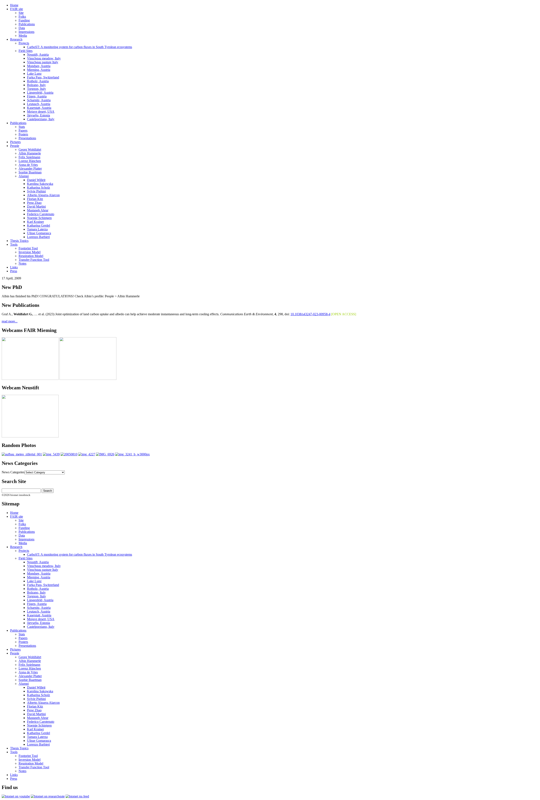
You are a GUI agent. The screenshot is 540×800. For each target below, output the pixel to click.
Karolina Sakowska (40, 183)
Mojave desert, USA (40, 111)
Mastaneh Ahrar (37, 210)
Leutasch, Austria (38, 104)
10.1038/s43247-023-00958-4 (310, 314)
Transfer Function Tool (34, 259)
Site (21, 13)
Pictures (15, 142)
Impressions (26, 32)
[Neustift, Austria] (132, 454)
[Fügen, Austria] (22, 454)
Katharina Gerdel (38, 225)
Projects (24, 43)
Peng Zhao (34, 202)
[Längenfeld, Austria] (69, 454)
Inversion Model (29, 252)
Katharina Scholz (38, 187)
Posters (23, 134)
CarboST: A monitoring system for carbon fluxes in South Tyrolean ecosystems (79, 47)
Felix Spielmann (29, 157)
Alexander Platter (30, 168)
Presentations (27, 138)
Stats (22, 127)
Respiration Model (31, 256)
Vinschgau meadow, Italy (44, 58)
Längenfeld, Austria (40, 92)
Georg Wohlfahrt (30, 149)
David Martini (36, 206)
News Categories (13, 472)
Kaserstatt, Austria (39, 108)
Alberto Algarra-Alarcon (43, 195)
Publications (27, 24)
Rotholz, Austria (38, 81)
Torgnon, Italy (36, 89)
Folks (22, 16)
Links (14, 267)
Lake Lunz (34, 73)
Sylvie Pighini (36, 191)
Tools (14, 244)
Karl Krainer (35, 221)
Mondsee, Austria (38, 66)
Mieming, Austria (38, 70)
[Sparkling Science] (51, 454)
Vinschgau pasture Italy (42, 62)
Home (14, 5)
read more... (10, 321)
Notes (22, 263)
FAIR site (16, 9)
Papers (23, 130)
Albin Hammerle (30, 153)
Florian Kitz (35, 199)
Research (16, 39)
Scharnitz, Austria (39, 100)
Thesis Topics (19, 240)
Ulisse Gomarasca (39, 233)
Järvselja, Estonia (38, 115)
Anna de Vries (28, 164)
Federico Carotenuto (40, 214)
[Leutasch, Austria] (86, 454)
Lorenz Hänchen (30, 161)
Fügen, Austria (37, 96)
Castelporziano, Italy (40, 119)
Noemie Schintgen (39, 218)
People (14, 146)
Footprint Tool (28, 248)
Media (23, 35)
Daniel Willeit (36, 180)
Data (22, 28)
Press (13, 271)
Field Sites (25, 51)
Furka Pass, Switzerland (43, 77)
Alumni (24, 176)
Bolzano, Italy (36, 85)
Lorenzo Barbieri (38, 237)
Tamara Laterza (37, 229)
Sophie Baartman (30, 172)
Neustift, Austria (38, 54)
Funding (24, 20)
